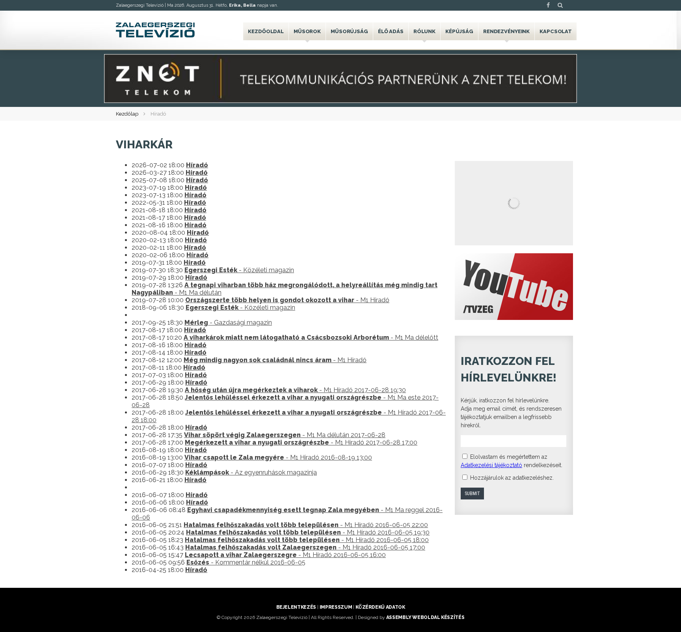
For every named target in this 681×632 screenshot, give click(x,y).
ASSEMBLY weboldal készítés (425, 617)
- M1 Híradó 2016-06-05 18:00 (307, 540)
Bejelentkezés (296, 607)
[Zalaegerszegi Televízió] (155, 30)
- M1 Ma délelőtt (311, 337)
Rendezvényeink (506, 31)
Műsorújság (349, 31)
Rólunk (424, 31)
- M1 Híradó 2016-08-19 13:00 (278, 457)
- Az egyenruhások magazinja (251, 472)
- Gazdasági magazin (228, 322)
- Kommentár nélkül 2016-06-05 (245, 562)
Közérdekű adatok (380, 607)
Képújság (459, 31)
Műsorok (307, 31)
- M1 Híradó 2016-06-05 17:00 (305, 547)
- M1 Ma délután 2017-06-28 (284, 435)
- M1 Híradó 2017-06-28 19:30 (295, 390)
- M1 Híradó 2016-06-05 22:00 (306, 525)
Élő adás (391, 31)
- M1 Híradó (287, 300)
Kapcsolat (556, 31)
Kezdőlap (127, 114)
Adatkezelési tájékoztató (491, 465)
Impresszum (336, 607)
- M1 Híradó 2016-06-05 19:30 (308, 532)
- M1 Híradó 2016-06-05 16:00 (285, 555)
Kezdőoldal (266, 31)
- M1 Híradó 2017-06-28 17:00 (301, 442)
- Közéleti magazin (239, 270)
